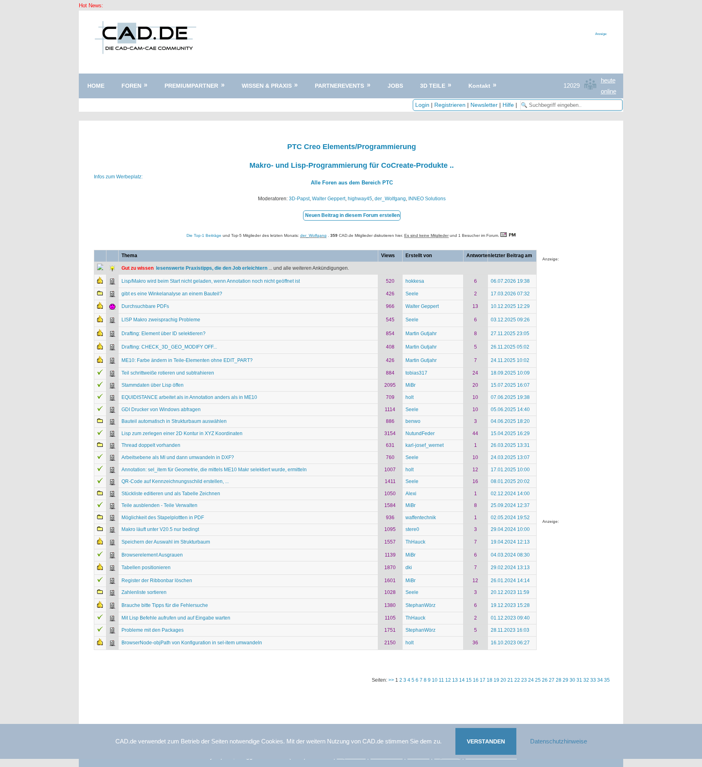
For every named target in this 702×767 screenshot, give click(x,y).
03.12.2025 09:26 (510, 320)
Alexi (410, 493)
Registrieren (450, 105)
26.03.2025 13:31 (510, 445)
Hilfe (508, 105)
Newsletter (484, 105)
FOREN (131, 85)
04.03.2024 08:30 (510, 555)
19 (496, 680)
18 (489, 680)
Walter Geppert (328, 199)
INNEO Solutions (427, 199)
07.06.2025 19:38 (510, 397)
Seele (411, 294)
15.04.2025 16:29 (510, 433)
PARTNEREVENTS (339, 85)
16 (476, 680)
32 (586, 680)
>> (391, 680)
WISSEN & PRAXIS (267, 85)
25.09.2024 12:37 (510, 505)
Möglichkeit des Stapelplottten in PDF (162, 517)
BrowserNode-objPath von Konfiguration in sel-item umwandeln (191, 643)
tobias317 (416, 373)
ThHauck (415, 542)
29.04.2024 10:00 (510, 529)
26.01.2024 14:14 (510, 580)
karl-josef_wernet (424, 445)
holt (409, 397)
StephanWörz (420, 605)
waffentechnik (420, 517)
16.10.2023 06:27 (510, 643)
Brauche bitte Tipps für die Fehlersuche (164, 605)
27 (552, 680)
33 (593, 680)
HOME (95, 85)
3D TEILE (432, 85)
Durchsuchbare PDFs (145, 306)
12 (448, 680)
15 (469, 680)
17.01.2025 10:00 (510, 469)
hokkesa (414, 281)
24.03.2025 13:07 (510, 457)
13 (455, 680)
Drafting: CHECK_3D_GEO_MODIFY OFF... (169, 347)
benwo (412, 421)
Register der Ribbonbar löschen (156, 580)
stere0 (412, 529)
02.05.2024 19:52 (510, 517)
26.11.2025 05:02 (510, 347)
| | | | (467, 105)
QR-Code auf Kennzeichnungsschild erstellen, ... (175, 481)
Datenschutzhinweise (558, 741)
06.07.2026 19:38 (510, 281)
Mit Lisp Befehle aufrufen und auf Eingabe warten (175, 618)
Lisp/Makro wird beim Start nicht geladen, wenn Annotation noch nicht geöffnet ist (210, 281)
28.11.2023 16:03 (510, 630)
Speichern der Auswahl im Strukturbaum (165, 542)
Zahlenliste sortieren (144, 592)
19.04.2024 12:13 (510, 542)
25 (538, 680)
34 (600, 680)
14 (462, 680)
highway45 (360, 199)
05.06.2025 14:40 (510, 409)
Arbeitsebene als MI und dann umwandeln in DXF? (177, 457)
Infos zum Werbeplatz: (118, 177)
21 (510, 680)
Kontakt (479, 85)
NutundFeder (420, 433)
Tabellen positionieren (146, 567)
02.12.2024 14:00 (510, 493)
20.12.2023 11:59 (510, 592)
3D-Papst (299, 199)
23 (524, 680)
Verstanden (486, 741)
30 (572, 680)
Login (422, 105)
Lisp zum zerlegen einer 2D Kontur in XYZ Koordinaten (182, 433)
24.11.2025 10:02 (510, 360)
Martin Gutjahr (421, 333)
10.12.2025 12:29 (510, 306)
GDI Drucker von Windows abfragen (161, 409)
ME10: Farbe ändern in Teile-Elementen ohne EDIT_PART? (187, 360)
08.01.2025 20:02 (510, 481)
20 (503, 680)
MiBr (410, 385)
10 (435, 680)
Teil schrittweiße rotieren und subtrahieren (167, 373)
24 (531, 680)
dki (408, 567)
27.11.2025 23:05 (510, 333)
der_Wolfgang (390, 199)
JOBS (395, 85)
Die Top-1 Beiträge (203, 235)
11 (441, 680)
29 (565, 680)
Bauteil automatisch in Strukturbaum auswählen (174, 421)
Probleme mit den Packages (152, 630)
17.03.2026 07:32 (510, 294)
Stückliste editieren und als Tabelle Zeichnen (170, 493)
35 (607, 680)
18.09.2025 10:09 (510, 373)
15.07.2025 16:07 (510, 385)
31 (579, 680)
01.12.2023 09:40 (510, 618)
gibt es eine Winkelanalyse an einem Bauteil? (171, 294)
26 (545, 680)
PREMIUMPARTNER (191, 85)
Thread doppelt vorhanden (150, 445)
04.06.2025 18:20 (510, 421)
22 (517, 680)
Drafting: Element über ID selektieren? (163, 333)
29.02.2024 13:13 (510, 567)
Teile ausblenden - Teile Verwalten (159, 505)
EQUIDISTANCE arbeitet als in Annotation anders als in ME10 (189, 397)
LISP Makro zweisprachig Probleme (160, 320)
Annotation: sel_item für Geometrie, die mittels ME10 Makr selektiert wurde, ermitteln (214, 469)
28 (558, 680)
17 (482, 680)
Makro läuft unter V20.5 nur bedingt (160, 529)
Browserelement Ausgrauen (152, 555)
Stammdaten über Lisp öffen (152, 385)
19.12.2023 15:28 (510, 605)
